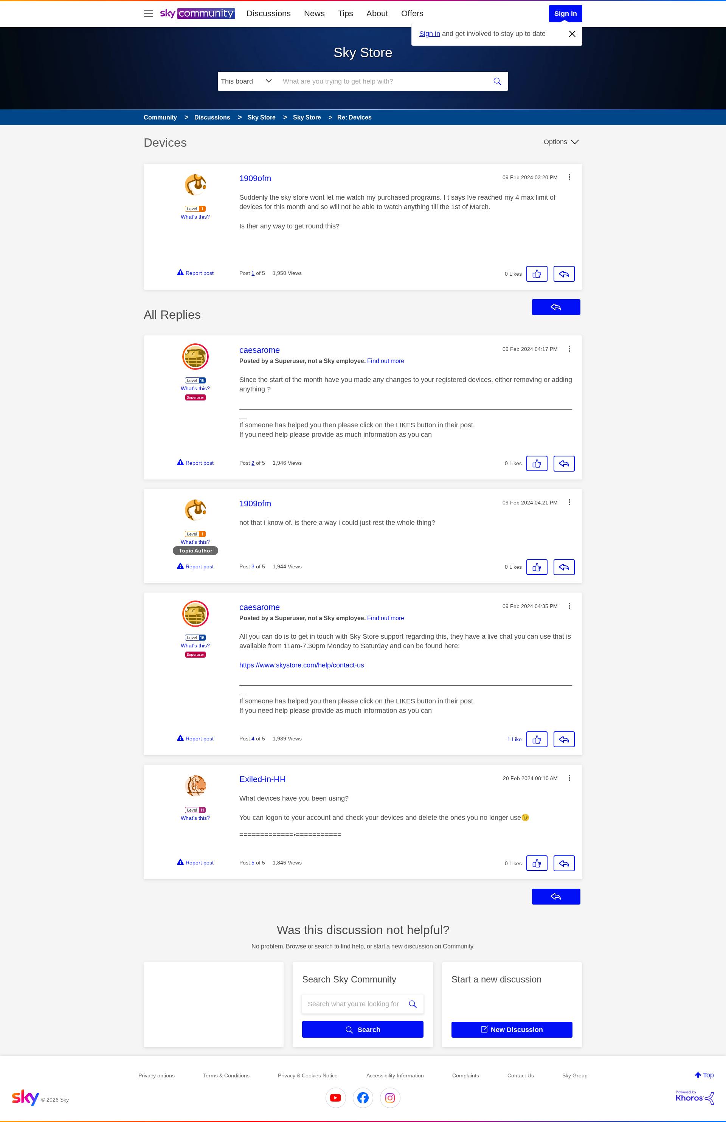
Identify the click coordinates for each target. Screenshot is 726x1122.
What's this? (195, 217)
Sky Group (575, 1075)
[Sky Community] (197, 13)
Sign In (565, 13)
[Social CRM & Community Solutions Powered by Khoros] (695, 1098)
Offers (412, 13)
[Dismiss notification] (572, 34)
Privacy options (156, 1075)
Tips (345, 13)
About (377, 13)
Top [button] (708, 1075)
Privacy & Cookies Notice (308, 1075)
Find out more (385, 361)
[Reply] (564, 274)
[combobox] (381, 81)
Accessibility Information (395, 1075)
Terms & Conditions (226, 1075)
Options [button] (555, 142)
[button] (569, 177)
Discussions (269, 13)
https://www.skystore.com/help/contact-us (301, 665)
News (314, 13)
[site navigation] (148, 13)
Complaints (465, 1075)
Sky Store (363, 52)
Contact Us (520, 1075)
